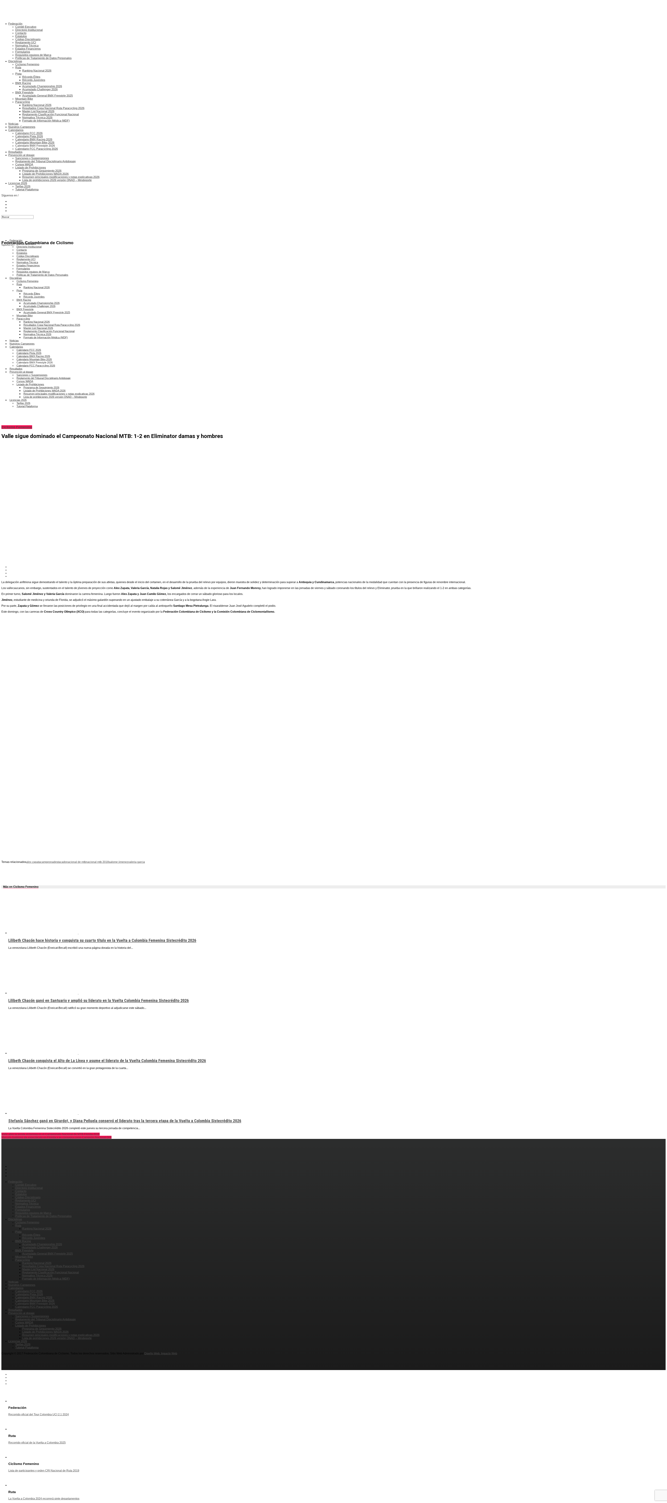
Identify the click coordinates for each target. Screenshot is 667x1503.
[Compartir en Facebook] (337, 566)
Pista (18, 73)
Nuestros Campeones (21, 126)
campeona (46, 861)
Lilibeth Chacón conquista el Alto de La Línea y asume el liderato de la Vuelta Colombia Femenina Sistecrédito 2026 (107, 1060)
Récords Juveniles (33, 80)
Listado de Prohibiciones (30, 167)
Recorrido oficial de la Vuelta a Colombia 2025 (37, 1442)
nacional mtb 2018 (97, 861)
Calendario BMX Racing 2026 (33, 139)
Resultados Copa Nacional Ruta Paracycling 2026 (53, 108)
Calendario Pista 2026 (29, 136)
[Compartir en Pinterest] (337, 573)
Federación (15, 23)
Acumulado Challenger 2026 (40, 89)
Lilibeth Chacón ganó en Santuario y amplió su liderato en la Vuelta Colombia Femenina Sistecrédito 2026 (98, 1000)
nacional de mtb (76, 861)
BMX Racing (23, 83)
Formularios (22, 51)
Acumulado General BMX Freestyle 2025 (47, 95)
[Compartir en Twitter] (337, 570)
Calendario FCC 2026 (29, 133)
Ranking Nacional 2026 (36, 70)
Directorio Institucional (29, 30)
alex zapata (33, 861)
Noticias (13, 123)
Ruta (18, 67)
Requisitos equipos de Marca (33, 55)
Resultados (15, 152)
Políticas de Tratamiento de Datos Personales (43, 58)
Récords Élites (31, 76)
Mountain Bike (24, 98)
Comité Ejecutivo (25, 26)
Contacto (20, 33)
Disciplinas (15, 61)
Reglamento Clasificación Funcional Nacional (50, 114)
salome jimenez (118, 861)
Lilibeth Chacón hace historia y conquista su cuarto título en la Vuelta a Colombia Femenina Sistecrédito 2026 (102, 940)
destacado (59, 861)
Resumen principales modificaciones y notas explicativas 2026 (61, 177)
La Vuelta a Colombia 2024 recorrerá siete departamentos (43, 1498)
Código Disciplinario (27, 39)
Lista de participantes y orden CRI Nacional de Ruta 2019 (43, 1470)
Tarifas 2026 (22, 186)
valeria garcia (136, 861)
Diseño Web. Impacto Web (160, 1353)
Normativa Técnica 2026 (37, 117)
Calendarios (15, 130)
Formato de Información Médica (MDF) (46, 120)
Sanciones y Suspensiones (32, 158)
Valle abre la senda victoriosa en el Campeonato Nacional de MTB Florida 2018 (50, 1134)
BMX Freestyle (24, 92)
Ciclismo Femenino (27, 64)
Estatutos (21, 36)
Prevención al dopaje (21, 155)
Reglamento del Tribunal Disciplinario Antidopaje (45, 161)
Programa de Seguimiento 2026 (41, 170)
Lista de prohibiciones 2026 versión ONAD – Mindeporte (57, 180)
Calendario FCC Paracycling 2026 (36, 148)
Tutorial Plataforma (27, 189)
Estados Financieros (28, 48)
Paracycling (22, 101)
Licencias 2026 (17, 183)
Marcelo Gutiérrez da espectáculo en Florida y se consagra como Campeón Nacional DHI (56, 1137)
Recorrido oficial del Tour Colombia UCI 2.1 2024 (38, 1414)
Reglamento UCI (25, 42)
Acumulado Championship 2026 (42, 86)
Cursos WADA (24, 164)
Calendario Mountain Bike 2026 (34, 142)
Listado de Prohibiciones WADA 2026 (45, 173)
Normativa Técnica (27, 45)
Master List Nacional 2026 (38, 111)
